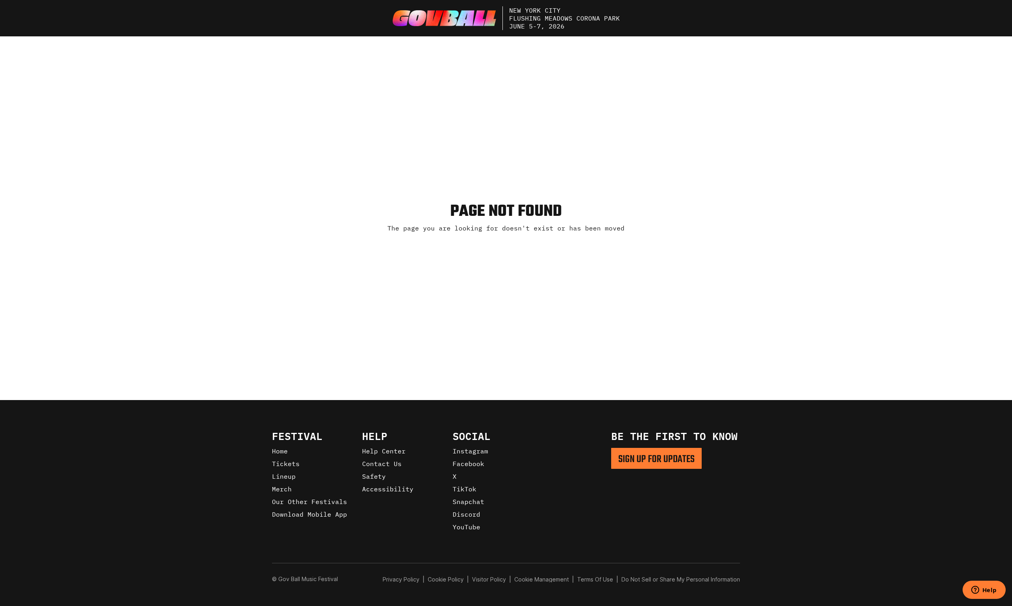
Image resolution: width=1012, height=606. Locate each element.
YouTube (466, 527)
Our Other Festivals (309, 501)
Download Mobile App (309, 514)
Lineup (284, 476)
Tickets (286, 464)
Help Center (384, 451)
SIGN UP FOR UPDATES (656, 459)
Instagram (470, 451)
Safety (374, 476)
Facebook (468, 464)
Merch (282, 489)
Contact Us (382, 464)
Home (280, 451)
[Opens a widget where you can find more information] (984, 590)
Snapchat (468, 501)
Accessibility (387, 489)
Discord (466, 514)
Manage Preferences (541, 579)
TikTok (464, 489)
